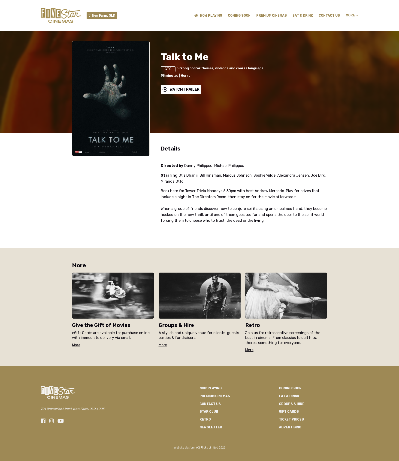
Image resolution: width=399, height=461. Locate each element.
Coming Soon (239, 16)
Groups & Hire (291, 404)
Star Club (209, 412)
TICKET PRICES (291, 419)
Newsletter (211, 427)
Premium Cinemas (271, 16)
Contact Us (329, 16)
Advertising (290, 427)
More (350, 15)
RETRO (205, 419)
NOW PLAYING (211, 16)
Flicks (204, 447)
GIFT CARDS (289, 412)
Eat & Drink (303, 16)
